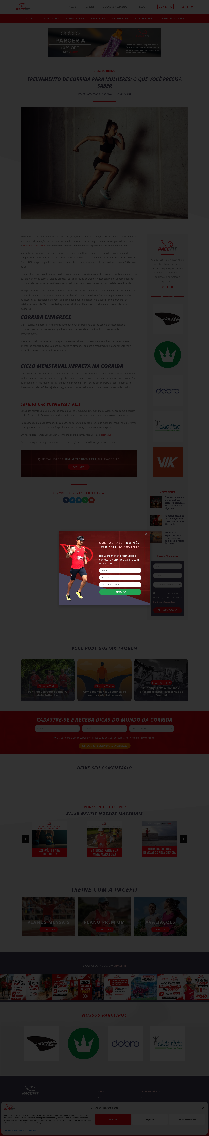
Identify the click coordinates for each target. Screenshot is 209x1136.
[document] (104, 568)
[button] (146, 534)
